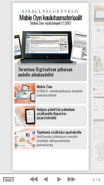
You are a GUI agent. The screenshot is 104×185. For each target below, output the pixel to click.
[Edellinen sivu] (46, 179)
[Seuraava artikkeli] (71, 179)
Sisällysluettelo (50, 11)
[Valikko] (9, 179)
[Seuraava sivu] (58, 179)
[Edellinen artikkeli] (34, 179)
